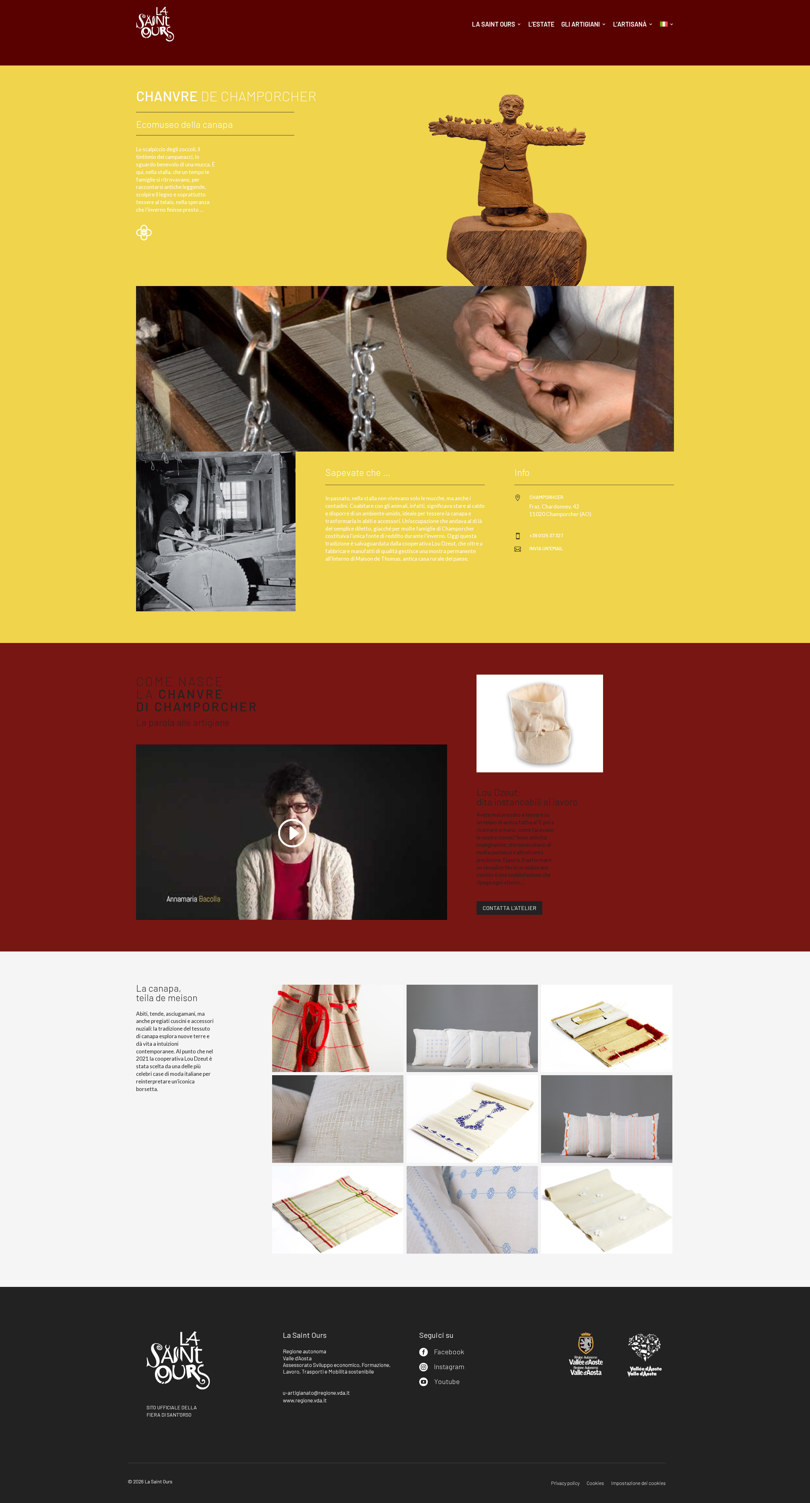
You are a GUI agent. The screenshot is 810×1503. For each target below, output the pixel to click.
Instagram (449, 1366)
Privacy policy (565, 1483)
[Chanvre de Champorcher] (337, 1070)
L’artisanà (630, 24)
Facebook (449, 1351)
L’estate (541, 24)
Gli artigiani (580, 24)
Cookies (595, 1483)
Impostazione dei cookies (638, 1483)
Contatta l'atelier (509, 907)
